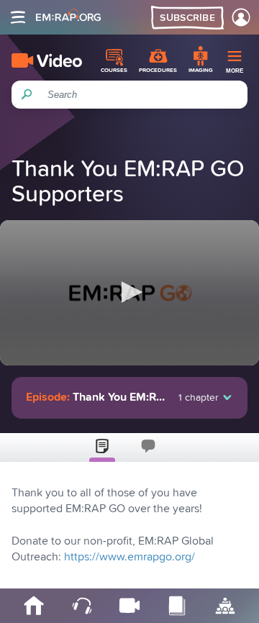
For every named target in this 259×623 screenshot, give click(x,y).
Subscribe (187, 18)
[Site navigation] (18, 17)
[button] (129, 292)
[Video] (47, 60)
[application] (129, 293)
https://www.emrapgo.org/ (129, 557)
